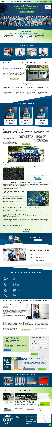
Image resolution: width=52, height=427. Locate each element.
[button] (48, 7)
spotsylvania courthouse (16, 290)
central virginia (6, 278)
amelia (5, 274)
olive (13, 280)
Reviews (17, 416)
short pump (14, 289)
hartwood (5, 292)
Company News (18, 417)
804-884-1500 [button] (48, 1)
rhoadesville (14, 286)
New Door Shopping (32, 55)
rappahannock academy (16, 285)
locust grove (5, 296)
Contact (35, 1)
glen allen (5, 290)
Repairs (12, 1)
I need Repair (8, 55)
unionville (14, 292)
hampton (5, 291)
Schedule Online (14, 78)
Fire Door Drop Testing (43, 384)
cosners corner (6, 283)
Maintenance (24, 1)
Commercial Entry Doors (20, 384)
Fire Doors (32, 384)
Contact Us (5, 421)
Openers (21, 1)
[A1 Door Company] (4, 1)
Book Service (35, 354)
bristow (5, 276)
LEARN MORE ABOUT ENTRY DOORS (28, 369)
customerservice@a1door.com (36, 351)
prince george (15, 283)
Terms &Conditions (46, 351)
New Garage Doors (16, 1)
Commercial (29, 1)
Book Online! (30, 11)
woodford (14, 295)
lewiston (5, 295)
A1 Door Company (5, 65)
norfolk (14, 279)
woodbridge (14, 294)
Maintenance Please (20, 55)
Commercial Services (8, 384)
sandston (14, 288)
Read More (7, 410)
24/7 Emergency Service (40, 1)
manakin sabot (15, 274)
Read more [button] (5, 93)
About (32, 1)
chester (5, 280)
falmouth (5, 286)
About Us (17, 415)
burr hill (5, 277)
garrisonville (5, 288)
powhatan (14, 282)
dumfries (5, 285)
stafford (14, 291)
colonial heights (6, 282)
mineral (14, 276)
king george (5, 294)
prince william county (16, 284)
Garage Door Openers (43, 55)
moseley (14, 277)
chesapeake (5, 279)
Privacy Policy (43, 351)
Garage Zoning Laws (6, 164)
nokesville (14, 278)
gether (5, 289)
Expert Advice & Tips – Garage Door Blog (20, 418)
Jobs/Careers (6, 423)
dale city (5, 284)
